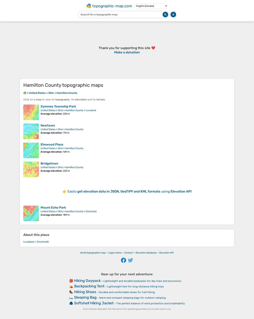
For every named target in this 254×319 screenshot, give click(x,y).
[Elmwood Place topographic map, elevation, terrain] (31, 150)
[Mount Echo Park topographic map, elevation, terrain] (31, 213)
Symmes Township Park (58, 106)
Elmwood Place (52, 144)
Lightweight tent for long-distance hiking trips (135, 286)
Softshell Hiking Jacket (94, 303)
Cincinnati (91, 211)
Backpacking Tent (89, 286)
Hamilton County (74, 110)
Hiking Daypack (87, 280)
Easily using (130, 191)
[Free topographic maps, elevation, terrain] (24, 93)
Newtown (48, 125)
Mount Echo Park (53, 207)
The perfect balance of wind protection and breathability (150, 303)
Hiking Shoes (85, 292)
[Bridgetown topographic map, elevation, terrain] (31, 169)
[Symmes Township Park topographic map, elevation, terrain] (31, 112)
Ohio (60, 110)
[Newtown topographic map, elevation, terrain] (31, 131)
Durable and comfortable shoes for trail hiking (127, 292)
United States (48, 110)
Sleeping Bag (85, 297)
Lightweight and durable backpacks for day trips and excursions (142, 281)
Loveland (91, 110)
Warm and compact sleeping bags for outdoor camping (132, 297)
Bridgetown (49, 163)
